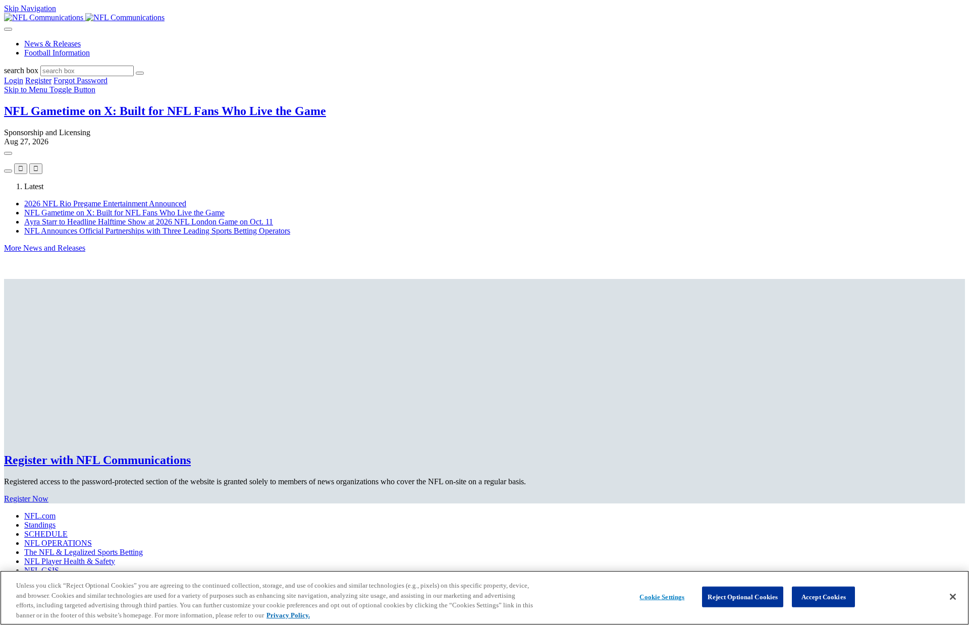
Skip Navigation (30, 8)
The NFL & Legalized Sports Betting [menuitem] (83, 552)
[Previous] (8, 153)
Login (13, 80)
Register (38, 80)
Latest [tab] (33, 186)
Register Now (26, 498)
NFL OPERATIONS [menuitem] (58, 543)
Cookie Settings (661, 597)
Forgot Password (80, 80)
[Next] (8, 171)
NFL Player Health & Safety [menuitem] (69, 561)
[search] (140, 73)
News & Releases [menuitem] (52, 43)
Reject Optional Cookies (743, 597)
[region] (484, 598)
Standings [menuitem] (40, 525)
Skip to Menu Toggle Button (49, 89)
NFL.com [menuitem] (40, 516)
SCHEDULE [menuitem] (46, 534)
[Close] (953, 597)
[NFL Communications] (84, 17)
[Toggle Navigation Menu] (8, 29)
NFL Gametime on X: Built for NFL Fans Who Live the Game (165, 111)
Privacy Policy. (288, 614)
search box (21, 70)
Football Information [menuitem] (57, 52)
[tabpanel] (484, 226)
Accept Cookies (823, 597)
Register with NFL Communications (97, 460)
